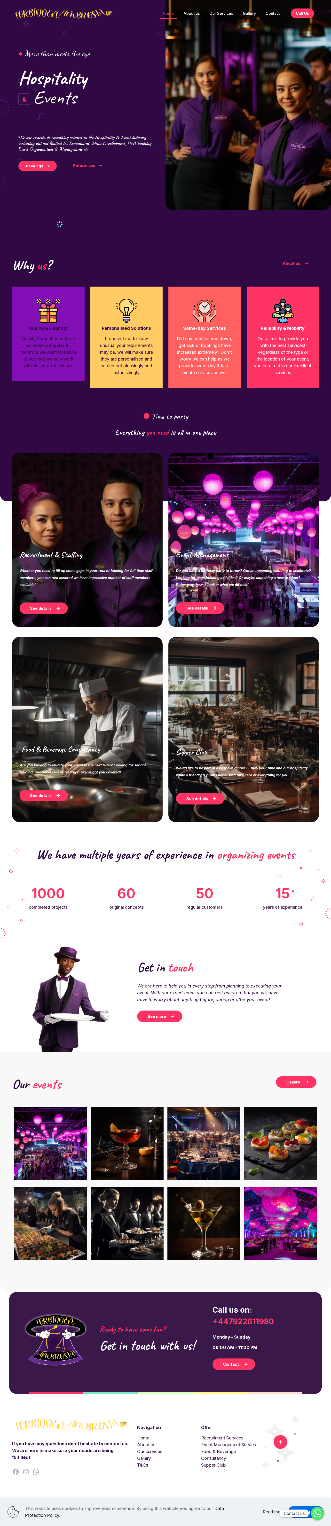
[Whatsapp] (317, 1513)
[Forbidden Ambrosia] (64, 13)
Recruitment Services (222, 1437)
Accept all (306, 1512)
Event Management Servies (228, 1444)
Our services (149, 1451)
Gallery (144, 1458)
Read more (273, 1511)
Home (143, 1437)
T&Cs (142, 1465)
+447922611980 (243, 1321)
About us (146, 1444)
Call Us (302, 13)
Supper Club (213, 1465)
